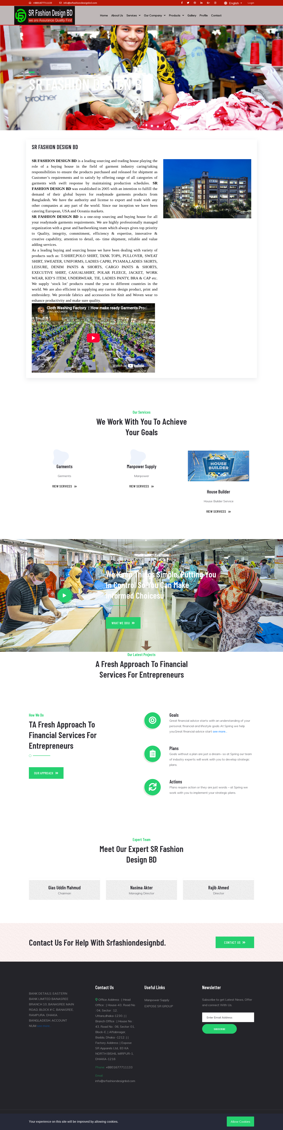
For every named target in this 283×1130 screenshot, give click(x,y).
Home (104, 15)
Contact (216, 15)
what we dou (121, 623)
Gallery (192, 15)
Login (251, 2)
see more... (220, 731)
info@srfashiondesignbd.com (80, 2)
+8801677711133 (42, 2)
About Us (117, 15)
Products (174, 15)
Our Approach (43, 773)
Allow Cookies (240, 1121)
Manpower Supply (156, 1000)
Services (131, 15)
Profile (204, 15)
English (234, 3)
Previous (19, 889)
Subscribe (219, 1029)
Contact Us (232, 942)
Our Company (153, 15)
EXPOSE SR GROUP (158, 1006)
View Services (62, 486)
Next (264, 889)
